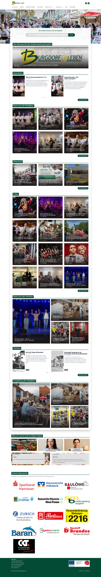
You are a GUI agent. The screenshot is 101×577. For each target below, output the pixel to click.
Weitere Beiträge (83, 99)
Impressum (87, 570)
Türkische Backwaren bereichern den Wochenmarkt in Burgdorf (76, 182)
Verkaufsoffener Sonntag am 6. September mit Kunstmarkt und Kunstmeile (23, 181)
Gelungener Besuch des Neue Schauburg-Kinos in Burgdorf (78, 339)
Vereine (57, 314)
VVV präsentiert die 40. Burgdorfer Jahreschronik (58, 423)
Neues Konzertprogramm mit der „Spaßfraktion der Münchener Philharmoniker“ (48, 260)
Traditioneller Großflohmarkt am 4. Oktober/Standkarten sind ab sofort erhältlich (28, 423)
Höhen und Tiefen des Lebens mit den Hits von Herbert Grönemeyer (21, 284)
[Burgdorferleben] (17, 3)
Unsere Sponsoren (15, 567)
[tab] (43, 97)
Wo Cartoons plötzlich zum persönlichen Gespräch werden (49, 284)
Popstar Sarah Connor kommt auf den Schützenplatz (75, 126)
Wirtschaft (17, 177)
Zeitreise (27, 369)
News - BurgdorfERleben (16, 566)
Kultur (67, 123)
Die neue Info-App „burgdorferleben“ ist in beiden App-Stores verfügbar (36, 65)
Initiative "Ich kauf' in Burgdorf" (18, 562)
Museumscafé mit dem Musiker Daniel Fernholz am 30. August (50, 149)
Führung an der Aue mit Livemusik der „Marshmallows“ (75, 149)
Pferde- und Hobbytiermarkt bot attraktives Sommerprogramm (76, 237)
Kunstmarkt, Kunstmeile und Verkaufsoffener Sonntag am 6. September (22, 260)
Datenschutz (81, 570)
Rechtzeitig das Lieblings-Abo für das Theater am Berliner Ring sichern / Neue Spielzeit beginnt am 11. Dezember (75, 260)
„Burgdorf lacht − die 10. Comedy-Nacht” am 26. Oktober (76, 284)
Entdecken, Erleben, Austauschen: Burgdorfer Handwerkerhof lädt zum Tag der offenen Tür (50, 181)
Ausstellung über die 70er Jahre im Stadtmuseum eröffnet (62, 317)
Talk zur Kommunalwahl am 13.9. (19, 126)
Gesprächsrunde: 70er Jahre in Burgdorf (47, 126)
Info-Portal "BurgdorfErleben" (17, 564)
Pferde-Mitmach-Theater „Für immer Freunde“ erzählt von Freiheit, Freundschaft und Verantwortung (49, 236)
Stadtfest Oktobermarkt (58, 337)
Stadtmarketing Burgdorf (16, 561)
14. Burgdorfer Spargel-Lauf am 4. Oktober (60, 339)
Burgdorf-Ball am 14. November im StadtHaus (22, 149)
